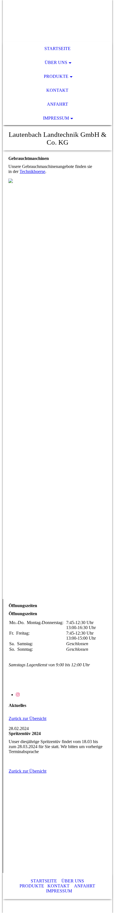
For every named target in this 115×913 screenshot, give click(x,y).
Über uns (56, 62)
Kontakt (57, 90)
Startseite (57, 48)
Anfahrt (57, 104)
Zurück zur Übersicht (27, 718)
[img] (57, 21)
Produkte (56, 76)
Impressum (56, 118)
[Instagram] (18, 694)
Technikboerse (32, 171)
